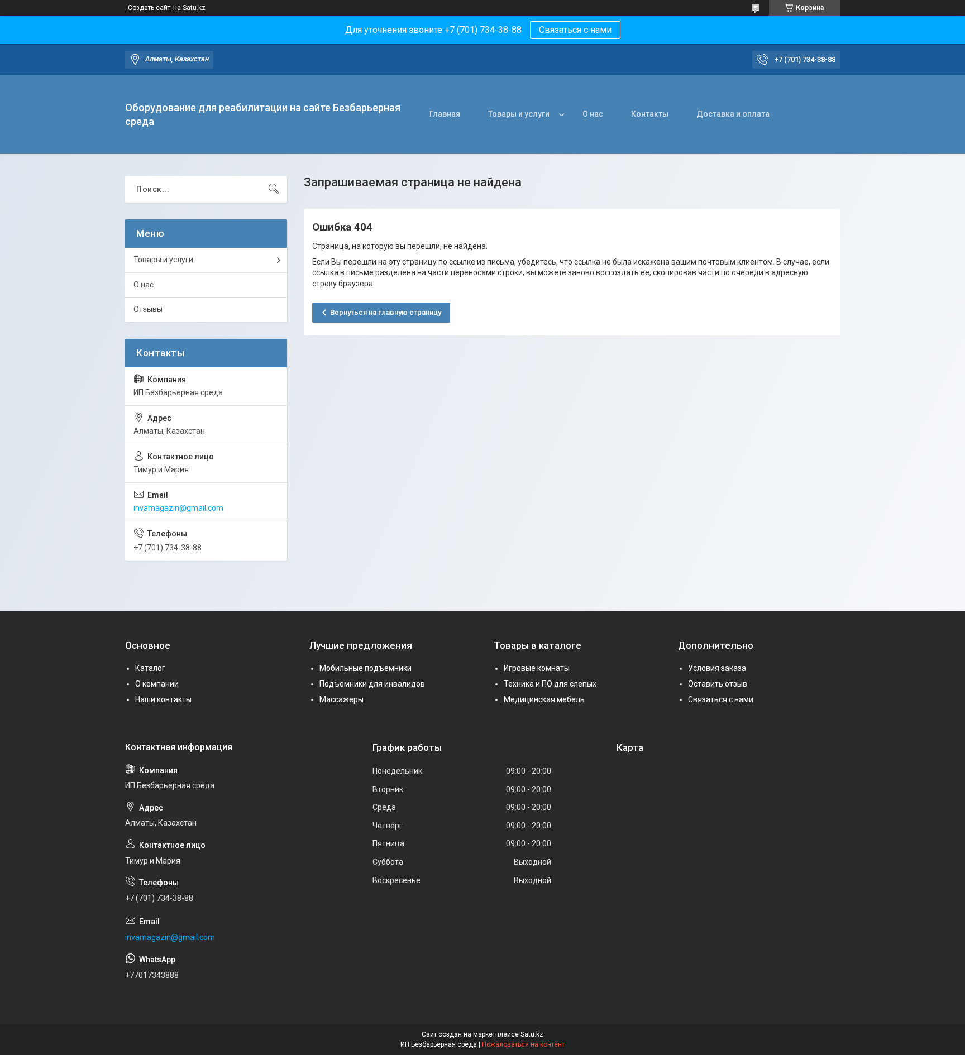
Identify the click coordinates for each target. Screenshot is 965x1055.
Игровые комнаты (537, 668)
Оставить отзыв (717, 683)
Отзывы (148, 309)
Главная (444, 113)
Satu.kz (531, 1034)
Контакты (649, 113)
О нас (592, 113)
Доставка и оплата (733, 113)
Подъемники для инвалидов (372, 683)
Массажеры (341, 699)
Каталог (150, 668)
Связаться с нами (575, 30)
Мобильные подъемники (365, 668)
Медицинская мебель (544, 699)
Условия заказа (717, 668)
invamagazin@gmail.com (178, 507)
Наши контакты (163, 699)
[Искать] (273, 189)
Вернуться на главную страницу (385, 312)
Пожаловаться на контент (523, 1044)
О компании (157, 683)
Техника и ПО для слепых (550, 683)
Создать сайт (149, 8)
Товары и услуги (519, 113)
